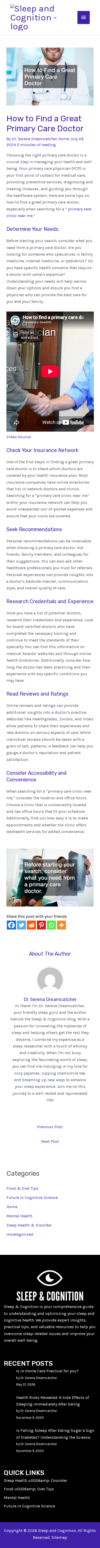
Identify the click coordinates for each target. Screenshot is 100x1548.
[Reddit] (31, 925)
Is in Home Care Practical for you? (47, 1370)
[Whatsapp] (51, 925)
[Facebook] (11, 925)
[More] (61, 925)
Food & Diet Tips (22, 1188)
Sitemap (59, 1537)
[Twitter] (21, 925)
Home (63, 138)
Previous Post (50, 1126)
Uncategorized (19, 1234)
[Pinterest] (41, 925)
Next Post (50, 1141)
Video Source (18, 436)
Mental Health (19, 1215)
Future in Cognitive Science (32, 1197)
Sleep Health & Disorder (29, 1225)
